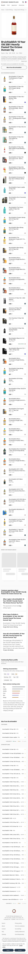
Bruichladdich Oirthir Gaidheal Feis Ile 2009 (11, 895)
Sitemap (4, 934)
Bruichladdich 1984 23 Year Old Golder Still (11, 838)
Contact (4, 929)
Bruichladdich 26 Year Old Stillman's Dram (11, 855)
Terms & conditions (20, 926)
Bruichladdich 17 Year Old (9, 777)
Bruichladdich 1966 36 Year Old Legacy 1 (11, 786)
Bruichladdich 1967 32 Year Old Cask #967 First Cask (11, 794)
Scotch (3, 5)
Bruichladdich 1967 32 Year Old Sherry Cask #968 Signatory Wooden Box (11, 798)
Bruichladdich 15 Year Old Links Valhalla (11, 773)
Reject (8, 950)
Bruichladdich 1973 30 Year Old (10, 826)
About (3, 926)
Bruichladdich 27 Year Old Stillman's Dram (11, 859)
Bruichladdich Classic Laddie (9, 737)
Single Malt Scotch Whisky (10, 627)
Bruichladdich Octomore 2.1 (9, 887)
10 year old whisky (8, 650)
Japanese (14, 5)
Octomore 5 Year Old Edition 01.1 (10, 899)
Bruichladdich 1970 (7, 818)
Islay (20, 606)
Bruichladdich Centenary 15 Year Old (11, 879)
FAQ (3, 931)
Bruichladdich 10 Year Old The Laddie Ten (11, 761)
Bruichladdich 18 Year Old (9, 729)
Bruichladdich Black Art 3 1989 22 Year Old (11, 875)
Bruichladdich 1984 (7, 830)
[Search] (23, 2)
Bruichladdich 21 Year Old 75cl (10, 842)
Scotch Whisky (9, 9)
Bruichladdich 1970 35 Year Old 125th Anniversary (11, 822)
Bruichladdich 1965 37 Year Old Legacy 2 (11, 781)
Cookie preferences (20, 931)
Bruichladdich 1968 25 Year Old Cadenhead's (11, 806)
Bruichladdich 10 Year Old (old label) (11, 753)
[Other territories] (26, 2)
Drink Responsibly (19, 934)
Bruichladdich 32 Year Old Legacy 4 (11, 863)
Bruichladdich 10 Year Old (9, 749)
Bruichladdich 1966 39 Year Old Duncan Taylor (11, 790)
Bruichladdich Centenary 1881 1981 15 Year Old (11, 883)
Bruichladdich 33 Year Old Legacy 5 (11, 867)
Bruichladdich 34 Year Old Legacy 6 (11, 871)
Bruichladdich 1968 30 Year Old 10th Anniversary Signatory (11, 810)
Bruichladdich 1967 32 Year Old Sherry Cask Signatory (11, 802)
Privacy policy (18, 923)
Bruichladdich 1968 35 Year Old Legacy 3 (11, 814)
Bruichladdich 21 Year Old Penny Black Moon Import (11, 846)
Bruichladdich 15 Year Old (9, 765)
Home (2, 9)
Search (3, 923)
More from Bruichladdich (14, 67)
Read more (24, 61)
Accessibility (18, 929)
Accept (20, 950)
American (21, 5)
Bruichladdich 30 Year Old (9, 733)
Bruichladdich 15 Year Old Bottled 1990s (11, 769)
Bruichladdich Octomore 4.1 (9, 891)
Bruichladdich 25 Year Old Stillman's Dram (11, 850)
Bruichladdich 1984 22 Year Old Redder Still (11, 834)
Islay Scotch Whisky (19, 9)
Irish (8, 5)
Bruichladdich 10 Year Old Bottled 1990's (11, 757)
